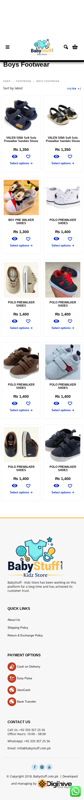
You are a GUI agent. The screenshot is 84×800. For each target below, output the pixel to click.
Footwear (23, 81)
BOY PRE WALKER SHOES (21, 221)
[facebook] (34, 767)
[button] (7, 47)
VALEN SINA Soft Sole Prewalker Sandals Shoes (21, 139)
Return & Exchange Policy (25, 635)
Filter (72, 88)
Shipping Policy (18, 627)
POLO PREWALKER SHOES (63, 221)
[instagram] (42, 767)
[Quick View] (14, 156)
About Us (14, 619)
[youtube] (49, 767)
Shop (7, 81)
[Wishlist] (28, 156)
